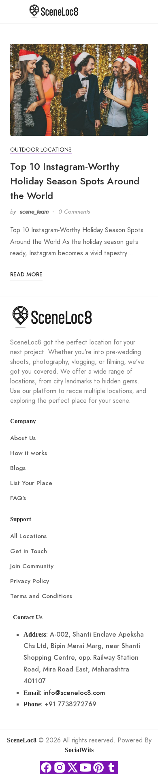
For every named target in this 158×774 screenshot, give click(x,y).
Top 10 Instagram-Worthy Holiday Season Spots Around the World (74, 181)
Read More (26, 274)
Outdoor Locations (41, 150)
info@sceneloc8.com (74, 692)
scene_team (34, 211)
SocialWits (79, 749)
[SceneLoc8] (54, 10)
